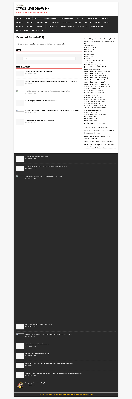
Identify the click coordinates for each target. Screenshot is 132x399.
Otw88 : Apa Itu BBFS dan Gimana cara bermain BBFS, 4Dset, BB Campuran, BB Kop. (49, 363)
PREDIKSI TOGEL (42, 22)
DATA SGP (19, 22)
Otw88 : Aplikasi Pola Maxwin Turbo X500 (97, 71)
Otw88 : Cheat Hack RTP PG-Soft (94, 82)
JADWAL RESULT (92, 18)
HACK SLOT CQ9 (37, 30)
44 (35, 375)
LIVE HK (18, 18)
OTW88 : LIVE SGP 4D (91, 112)
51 (35, 103)
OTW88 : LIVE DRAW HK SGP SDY (94, 99)
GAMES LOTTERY (89, 45)
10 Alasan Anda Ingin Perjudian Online (38, 71)
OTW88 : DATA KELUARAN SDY (94, 91)
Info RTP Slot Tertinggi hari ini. (93, 65)
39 (35, 122)
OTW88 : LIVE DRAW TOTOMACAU (95, 106)
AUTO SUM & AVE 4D (91, 47)
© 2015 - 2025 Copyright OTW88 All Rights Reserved (75, 394)
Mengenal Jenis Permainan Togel (35, 383)
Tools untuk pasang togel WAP (94, 60)
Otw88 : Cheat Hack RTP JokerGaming (96, 78)
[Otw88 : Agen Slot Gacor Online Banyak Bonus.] (20, 104)
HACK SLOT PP (52, 26)
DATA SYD (30, 22)
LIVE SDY (37, 18)
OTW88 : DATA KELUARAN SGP (94, 93)
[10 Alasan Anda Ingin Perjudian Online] (20, 75)
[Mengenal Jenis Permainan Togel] (20, 387)
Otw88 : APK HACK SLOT (92, 69)
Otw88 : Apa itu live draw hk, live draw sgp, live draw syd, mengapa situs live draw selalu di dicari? (53, 373)
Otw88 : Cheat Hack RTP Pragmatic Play (96, 84)
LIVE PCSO (80, 18)
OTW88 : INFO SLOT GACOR (93, 97)
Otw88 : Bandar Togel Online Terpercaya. (39, 120)
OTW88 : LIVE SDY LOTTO (92, 110)
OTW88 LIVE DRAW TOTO (48, 394)
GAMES (39, 26)
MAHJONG (87, 58)
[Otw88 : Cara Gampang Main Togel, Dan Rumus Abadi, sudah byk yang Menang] (20, 114)
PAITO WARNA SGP (90, 121)
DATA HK (105, 18)
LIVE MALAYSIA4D (67, 18)
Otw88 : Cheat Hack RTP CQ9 (93, 73)
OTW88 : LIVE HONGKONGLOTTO (95, 108)
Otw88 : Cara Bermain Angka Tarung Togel (37, 354)
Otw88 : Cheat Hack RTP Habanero (95, 75)
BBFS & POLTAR (89, 50)
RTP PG (97, 22)
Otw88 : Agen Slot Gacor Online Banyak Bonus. (41, 101)
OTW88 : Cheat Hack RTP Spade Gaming (97, 86)
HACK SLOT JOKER (22, 30)
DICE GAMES (88, 52)
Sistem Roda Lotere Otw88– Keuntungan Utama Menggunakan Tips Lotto (51, 81)
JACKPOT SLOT (89, 54)
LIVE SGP (28, 18)
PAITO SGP (66, 22)
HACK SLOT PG (82, 26)
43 (35, 385)
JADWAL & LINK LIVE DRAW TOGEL (95, 67)
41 (35, 365)
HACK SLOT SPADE (67, 26)
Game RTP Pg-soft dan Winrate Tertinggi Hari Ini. (99, 39)
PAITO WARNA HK (90, 116)
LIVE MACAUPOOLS (50, 18)
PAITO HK (55, 22)
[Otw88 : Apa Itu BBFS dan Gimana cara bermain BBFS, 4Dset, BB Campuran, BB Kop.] (20, 367)
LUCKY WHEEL (88, 56)
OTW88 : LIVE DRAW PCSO (92, 103)
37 (35, 356)
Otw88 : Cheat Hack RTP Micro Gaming (96, 80)
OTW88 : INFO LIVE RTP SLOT (93, 95)
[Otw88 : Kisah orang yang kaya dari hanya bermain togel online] (20, 95)
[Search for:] (49, 58)
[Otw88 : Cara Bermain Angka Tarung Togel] (20, 357)
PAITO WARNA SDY (90, 119)
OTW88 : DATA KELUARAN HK (93, 88)
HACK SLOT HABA (97, 26)
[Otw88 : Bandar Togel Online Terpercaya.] (20, 124)
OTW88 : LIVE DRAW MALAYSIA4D (95, 101)
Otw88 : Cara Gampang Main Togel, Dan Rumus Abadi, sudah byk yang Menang (52, 110)
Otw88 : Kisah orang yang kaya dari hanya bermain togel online (47, 91)
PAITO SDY (77, 22)
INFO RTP (88, 22)
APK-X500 (30, 26)
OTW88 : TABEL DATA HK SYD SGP (95, 114)
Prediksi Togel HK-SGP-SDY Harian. (95, 123)
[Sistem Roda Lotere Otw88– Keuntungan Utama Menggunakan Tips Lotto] (20, 85)
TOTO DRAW (88, 63)
